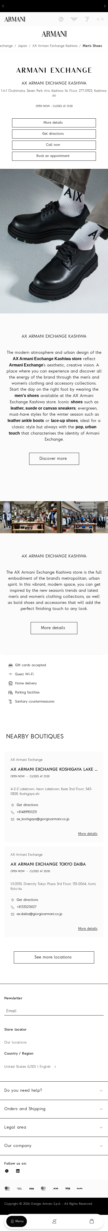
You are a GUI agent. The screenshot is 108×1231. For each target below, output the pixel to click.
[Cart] (92, 1221)
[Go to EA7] (87, 19)
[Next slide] (105, 6)
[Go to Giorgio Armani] (61, 19)
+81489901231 (27, 812)
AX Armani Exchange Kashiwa (54, 46)
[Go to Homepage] (54, 34)
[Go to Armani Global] (14, 19)
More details (87, 834)
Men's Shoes (92, 46)
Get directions (27, 805)
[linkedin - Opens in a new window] (17, 1170)
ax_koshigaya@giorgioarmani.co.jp (43, 819)
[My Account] (54, 1221)
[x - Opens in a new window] (6, 1170)
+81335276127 (26, 907)
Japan (22, 46)
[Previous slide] (3, 6)
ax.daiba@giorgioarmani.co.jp (39, 914)
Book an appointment (53, 156)
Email (11, 1011)
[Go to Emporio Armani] (74, 19)
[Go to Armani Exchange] (100, 19)
